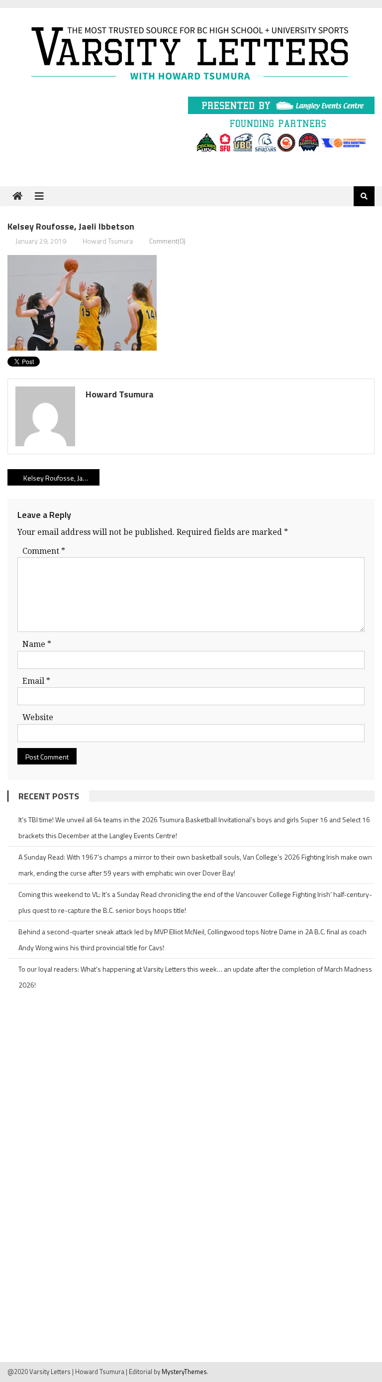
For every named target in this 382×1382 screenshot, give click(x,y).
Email (36, 681)
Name (36, 644)
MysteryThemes (184, 1372)
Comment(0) (167, 241)
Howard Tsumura (108, 241)
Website (37, 717)
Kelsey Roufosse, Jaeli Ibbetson (61, 478)
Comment (43, 551)
